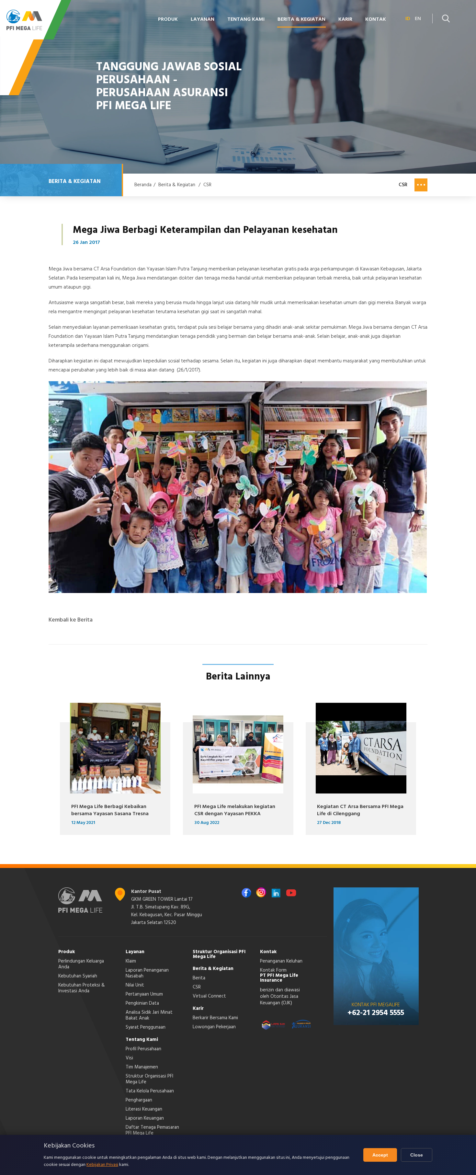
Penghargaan (139, 1100)
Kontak (268, 952)
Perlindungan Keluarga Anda (81, 964)
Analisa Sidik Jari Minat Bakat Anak (149, 1015)
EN (418, 18)
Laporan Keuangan (145, 1118)
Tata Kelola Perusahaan (150, 1091)
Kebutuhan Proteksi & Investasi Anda (81, 988)
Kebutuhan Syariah (77, 976)
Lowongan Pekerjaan (214, 1027)
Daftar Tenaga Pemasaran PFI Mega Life (152, 1130)
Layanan (135, 952)
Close (416, 1155)
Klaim (131, 961)
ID (407, 18)
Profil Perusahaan (143, 1049)
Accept (380, 1155)
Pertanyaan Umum (144, 994)
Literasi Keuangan (144, 1109)
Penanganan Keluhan (281, 961)
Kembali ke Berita (71, 620)
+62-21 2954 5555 (375, 1013)
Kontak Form (273, 970)
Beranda (143, 185)
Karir (198, 1008)
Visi (129, 1058)
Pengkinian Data (142, 1003)
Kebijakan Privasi (102, 1165)
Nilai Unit (135, 985)
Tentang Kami (142, 1040)
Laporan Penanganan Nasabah (147, 973)
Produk (66, 952)
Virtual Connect (209, 996)
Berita (199, 978)
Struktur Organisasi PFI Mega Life (149, 1079)
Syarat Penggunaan (145, 1027)
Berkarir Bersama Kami (215, 1018)
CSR (207, 185)
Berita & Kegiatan (176, 185)
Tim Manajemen (142, 1067)
